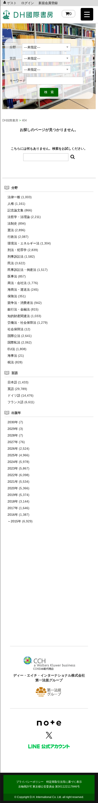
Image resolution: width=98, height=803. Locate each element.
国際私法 (14, 342)
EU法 (11, 349)
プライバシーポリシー (30, 781)
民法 (11, 263)
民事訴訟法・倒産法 (22, 270)
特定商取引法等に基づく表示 (64, 781)
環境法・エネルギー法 (23, 243)
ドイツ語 (14, 395)
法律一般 (14, 197)
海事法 (12, 355)
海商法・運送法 (19, 289)
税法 (11, 362)
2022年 (13, 475)
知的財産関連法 (19, 316)
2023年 (13, 468)
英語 (11, 389)
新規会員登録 (48, 3)
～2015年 (14, 521)
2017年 (13, 508)
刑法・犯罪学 (17, 250)
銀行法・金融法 (19, 309)
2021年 (13, 481)
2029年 (13, 429)
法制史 (12, 223)
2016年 (13, 514)
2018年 (13, 501)
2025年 (13, 455)
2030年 (13, 422)
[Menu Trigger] (87, 14)
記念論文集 (15, 210)
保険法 (12, 296)
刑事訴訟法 (15, 256)
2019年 (13, 495)
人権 (11, 203)
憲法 (11, 230)
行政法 (12, 237)
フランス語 (15, 402)
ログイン (27, 3)
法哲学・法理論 (19, 217)
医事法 (12, 276)
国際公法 (14, 336)
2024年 (13, 462)
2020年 (13, 488)
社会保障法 (15, 329)
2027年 (13, 442)
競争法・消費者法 (20, 303)
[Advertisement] (49, 592)
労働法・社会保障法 (22, 322)
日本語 (12, 382)
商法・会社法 (17, 283)
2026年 (13, 448)
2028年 (13, 435)
